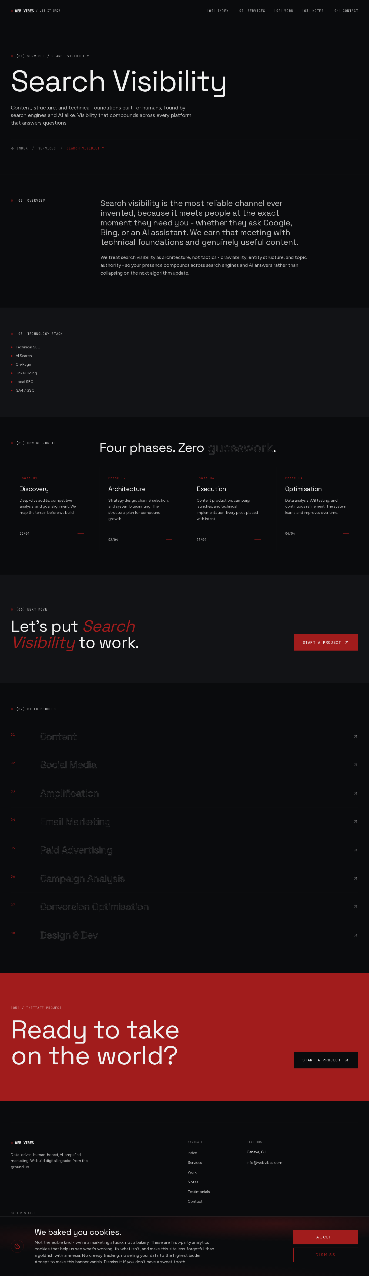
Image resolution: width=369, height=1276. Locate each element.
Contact (345, 11)
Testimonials (199, 1192)
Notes (313, 11)
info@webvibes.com (264, 1162)
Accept (325, 1237)
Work (283, 11)
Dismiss (326, 1254)
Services (251, 11)
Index (218, 11)
